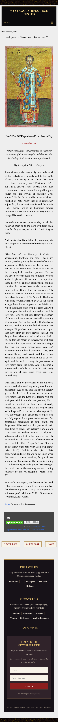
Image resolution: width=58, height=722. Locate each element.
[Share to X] (31, 522)
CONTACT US (29, 628)
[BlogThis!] (28, 522)
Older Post (32, 544)
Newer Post (10, 544)
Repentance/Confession (16, 529)
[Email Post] (8, 517)
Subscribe (27, 613)
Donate (16, 613)
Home (51, 544)
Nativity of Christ (38, 526)
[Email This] (25, 522)
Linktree (30, 586)
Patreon (39, 613)
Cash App (24, 618)
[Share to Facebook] (34, 522)
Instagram (31, 581)
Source (7, 504)
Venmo (13, 618)
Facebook (13, 581)
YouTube (43, 581)
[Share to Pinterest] (37, 522)
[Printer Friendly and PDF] (14, 523)
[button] (1, 720)
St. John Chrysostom (36, 529)
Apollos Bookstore (40, 618)
